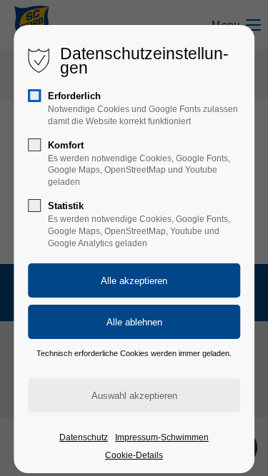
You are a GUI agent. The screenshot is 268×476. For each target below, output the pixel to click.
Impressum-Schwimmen (162, 437)
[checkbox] (34, 95)
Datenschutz (83, 437)
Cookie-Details (134, 455)
